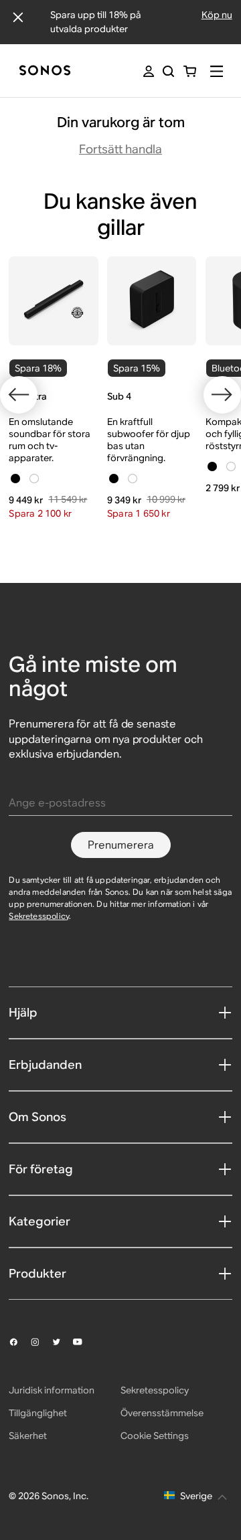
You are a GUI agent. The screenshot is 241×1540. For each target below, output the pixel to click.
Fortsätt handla (120, 149)
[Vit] (34, 478)
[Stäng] (18, 17)
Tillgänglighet (38, 1413)
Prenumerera (121, 845)
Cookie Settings (154, 1436)
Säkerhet (28, 1436)
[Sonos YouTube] (83, 1342)
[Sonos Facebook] (19, 1342)
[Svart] (15, 478)
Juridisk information (51, 1390)
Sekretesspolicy (39, 916)
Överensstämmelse (162, 1413)
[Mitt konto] (148, 71)
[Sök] (168, 71)
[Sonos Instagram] (41, 1342)
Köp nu (217, 15)
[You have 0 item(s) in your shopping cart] (189, 71)
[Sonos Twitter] (62, 1342)
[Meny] (216, 71)
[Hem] (45, 71)
